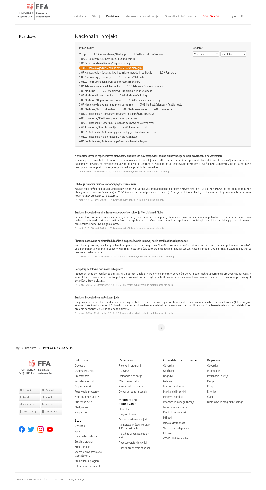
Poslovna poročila (173, 396)
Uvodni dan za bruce (86, 436)
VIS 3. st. (49, 404)
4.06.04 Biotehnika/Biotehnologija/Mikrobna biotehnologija (113, 141)
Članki (210, 396)
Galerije (167, 381)
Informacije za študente (88, 466)
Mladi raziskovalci (129, 381)
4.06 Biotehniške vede (135, 127)
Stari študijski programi (87, 461)
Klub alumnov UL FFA (87, 396)
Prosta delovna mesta (175, 412)
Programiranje (76, 479)
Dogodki (168, 376)
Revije (210, 381)
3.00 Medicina (87, 90)
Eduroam (168, 433)
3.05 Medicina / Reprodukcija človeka (100, 100)
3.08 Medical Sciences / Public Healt (161, 104)
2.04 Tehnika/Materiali (131, 77)
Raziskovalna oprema (131, 386)
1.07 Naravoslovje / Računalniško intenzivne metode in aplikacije (115, 72)
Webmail (49, 390)
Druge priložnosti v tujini (133, 419)
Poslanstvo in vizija (217, 376)
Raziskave (112, 16)
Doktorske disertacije (130, 376)
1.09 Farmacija (168, 72)
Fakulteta (80, 16)
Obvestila (80, 365)
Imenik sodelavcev (173, 386)
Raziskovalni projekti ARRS (57, 347)
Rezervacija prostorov (87, 391)
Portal (25, 397)
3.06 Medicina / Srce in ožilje (145, 100)
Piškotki (167, 417)
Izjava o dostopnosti (174, 422)
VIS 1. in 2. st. (29, 404)
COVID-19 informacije (175, 438)
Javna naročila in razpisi (176, 407)
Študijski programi (85, 441)
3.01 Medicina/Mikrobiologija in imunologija (127, 90)
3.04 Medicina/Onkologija (134, 95)
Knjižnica (213, 360)
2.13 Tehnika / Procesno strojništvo (146, 86)
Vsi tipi (82, 54)
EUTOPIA (124, 370)
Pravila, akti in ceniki (174, 391)
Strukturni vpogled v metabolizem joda (97, 297)
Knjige (210, 386)
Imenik (48, 397)
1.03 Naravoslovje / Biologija (110, 54)
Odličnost (168, 370)
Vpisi (77, 431)
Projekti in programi (130, 365)
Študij (96, 16)
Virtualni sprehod (84, 381)
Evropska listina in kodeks (133, 391)
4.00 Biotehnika (163, 109)
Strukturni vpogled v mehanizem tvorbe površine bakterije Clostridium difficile (119, 212)
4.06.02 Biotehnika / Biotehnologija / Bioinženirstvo (108, 136)
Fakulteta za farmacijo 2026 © (32, 479)
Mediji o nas (81, 407)
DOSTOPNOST (211, 16)
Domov (18, 348)
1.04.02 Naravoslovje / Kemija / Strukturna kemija (107, 58)
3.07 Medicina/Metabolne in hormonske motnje (106, 104)
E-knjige (212, 391)
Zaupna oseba (82, 412)
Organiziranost (83, 386)
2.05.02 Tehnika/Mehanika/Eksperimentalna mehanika (109, 81)
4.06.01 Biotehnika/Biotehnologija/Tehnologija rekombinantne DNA (117, 132)
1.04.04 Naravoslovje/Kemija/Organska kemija (105, 63)
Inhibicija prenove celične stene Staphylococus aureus (105, 184)
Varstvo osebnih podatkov (177, 428)
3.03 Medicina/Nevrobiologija (96, 95)
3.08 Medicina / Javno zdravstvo (97, 109)
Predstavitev (82, 376)
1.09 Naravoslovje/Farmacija (95, 77)
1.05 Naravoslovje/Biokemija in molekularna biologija (111, 68)
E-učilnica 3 (51, 411)
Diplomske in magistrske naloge (225, 402)
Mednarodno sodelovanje (142, 16)
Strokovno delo (83, 402)
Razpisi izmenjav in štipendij (134, 447)
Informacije (213, 370)
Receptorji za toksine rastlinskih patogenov (99, 269)
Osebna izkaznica (84, 370)
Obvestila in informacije (180, 16)
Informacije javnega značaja (178, 402)
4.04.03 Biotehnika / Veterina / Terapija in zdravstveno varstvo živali (116, 123)
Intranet (26, 390)
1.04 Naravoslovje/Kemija (148, 54)
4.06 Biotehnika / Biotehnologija (97, 127)
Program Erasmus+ (129, 414)
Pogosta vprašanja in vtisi (133, 442)
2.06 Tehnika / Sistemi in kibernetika (99, 86)
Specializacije (82, 446)
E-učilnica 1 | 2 (30, 411)
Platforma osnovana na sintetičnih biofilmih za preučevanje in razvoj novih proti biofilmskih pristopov (131, 240)
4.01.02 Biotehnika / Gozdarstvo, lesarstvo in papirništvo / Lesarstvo (116, 113)
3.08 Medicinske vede (134, 109)
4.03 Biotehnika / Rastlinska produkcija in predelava (108, 118)
